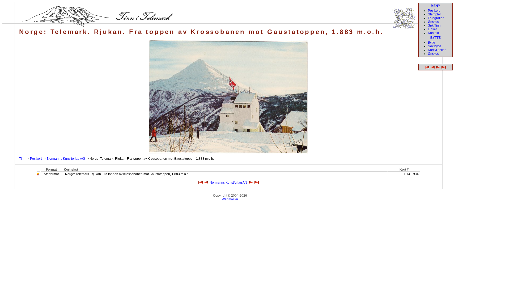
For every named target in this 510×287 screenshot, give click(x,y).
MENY (435, 6)
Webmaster (230, 199)
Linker (432, 29)
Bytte (431, 42)
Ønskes (433, 22)
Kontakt (433, 33)
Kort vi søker (437, 50)
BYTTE (435, 38)
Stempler (434, 14)
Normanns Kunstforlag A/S (66, 159)
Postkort (36, 159)
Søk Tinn (434, 25)
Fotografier (436, 18)
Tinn (22, 159)
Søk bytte (434, 46)
